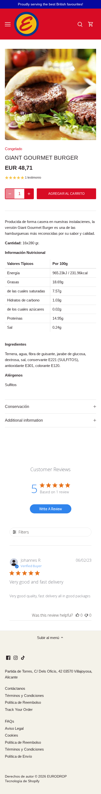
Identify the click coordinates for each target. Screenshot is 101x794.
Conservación (17, 406)
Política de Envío (18, 756)
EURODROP (57, 776)
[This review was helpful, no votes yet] (77, 615)
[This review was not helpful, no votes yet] (86, 615)
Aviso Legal (14, 728)
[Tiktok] (23, 657)
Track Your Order (19, 709)
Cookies (11, 735)
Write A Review (50, 509)
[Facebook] (8, 657)
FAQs (9, 721)
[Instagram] (15, 657)
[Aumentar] (29, 194)
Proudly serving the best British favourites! (50, 4)
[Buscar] (80, 24)
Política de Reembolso (23, 702)
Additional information (24, 420)
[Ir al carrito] (91, 24)
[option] (50, 94)
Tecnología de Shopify (22, 781)
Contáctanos (15, 688)
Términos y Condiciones (24, 695)
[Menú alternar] (8, 24)
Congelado (13, 149)
